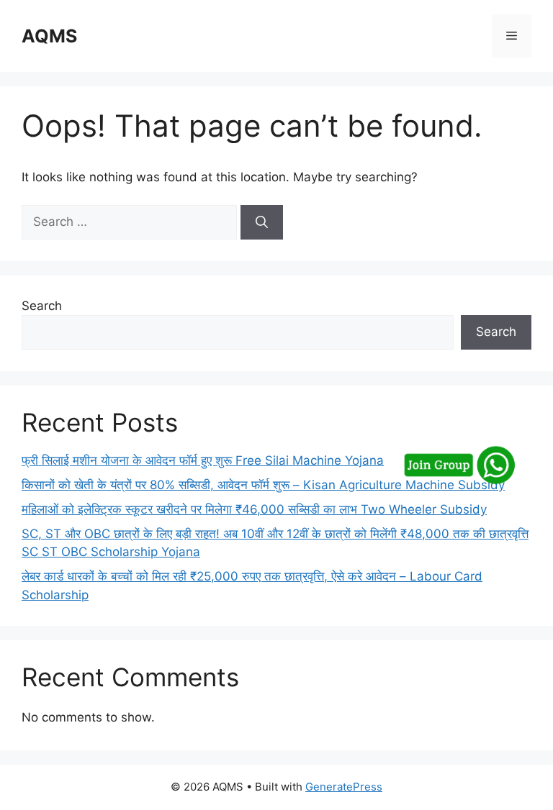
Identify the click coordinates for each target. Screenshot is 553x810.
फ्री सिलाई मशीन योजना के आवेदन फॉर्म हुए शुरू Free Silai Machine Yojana (203, 460)
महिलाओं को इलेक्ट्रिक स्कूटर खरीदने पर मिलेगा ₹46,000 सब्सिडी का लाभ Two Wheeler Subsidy (254, 509)
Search (42, 306)
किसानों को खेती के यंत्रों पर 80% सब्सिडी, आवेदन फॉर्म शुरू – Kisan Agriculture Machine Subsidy (263, 485)
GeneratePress (343, 786)
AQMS (49, 36)
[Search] (261, 222)
